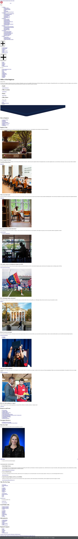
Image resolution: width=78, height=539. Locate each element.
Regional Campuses (7, 23)
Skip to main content (11, 0)
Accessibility (30, 535)
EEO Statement (26, 535)
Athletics (3, 36)
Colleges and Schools (7, 8)
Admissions (4, 12)
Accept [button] (53, 537)
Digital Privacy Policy (3, 535)
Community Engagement (7, 34)
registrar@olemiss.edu (5, 87)
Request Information (7, 17)
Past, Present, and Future (7, 33)
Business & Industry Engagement (8, 26)
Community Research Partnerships (9, 27)
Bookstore (3, 516)
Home (3, 102)
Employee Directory (5, 494)
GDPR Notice (21, 535)
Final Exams (4, 121)
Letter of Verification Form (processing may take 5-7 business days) (11, 415)
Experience (3, 75)
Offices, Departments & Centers (6, 69)
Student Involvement (7, 20)
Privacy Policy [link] (46, 537)
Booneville (3, 63)
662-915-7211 (4, 501)
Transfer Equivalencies (5, 124)
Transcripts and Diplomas (4, 335)
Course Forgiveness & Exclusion (5, 267)
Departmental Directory (5, 103)
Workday (3, 77)
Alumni (3, 50)
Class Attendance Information (6, 416)
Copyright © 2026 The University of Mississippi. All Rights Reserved (10, 534)
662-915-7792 (4, 95)
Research (3, 25)
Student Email (4, 73)
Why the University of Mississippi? (9, 13)
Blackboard (3, 76)
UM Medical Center (5, 66)
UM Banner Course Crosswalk (6, 422)
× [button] (77, 537)
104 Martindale (4, 91)
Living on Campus (6, 19)
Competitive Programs (7, 9)
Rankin (3, 65)
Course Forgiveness (5, 122)
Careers (3, 515)
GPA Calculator (4, 410)
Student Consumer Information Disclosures (8, 470)
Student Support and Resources (8, 21)
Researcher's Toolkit (7, 29)
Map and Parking (4, 502)
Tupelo (3, 529)
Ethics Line (33, 535)
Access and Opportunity (7, 32)
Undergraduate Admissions (8, 14)
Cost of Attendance (6, 15)
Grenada (3, 64)
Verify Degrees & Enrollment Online (7, 414)
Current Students (4, 48)
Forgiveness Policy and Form (6, 412)
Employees (3, 49)
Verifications (4, 125)
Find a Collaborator (7, 28)
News (3, 70)
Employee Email (4, 514)
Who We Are (4, 30)
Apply (3, 486)
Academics (3, 7)
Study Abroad (6, 11)
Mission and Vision (6, 35)
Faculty (5, 10)
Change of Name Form (5, 413)
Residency (1, 301)
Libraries (3, 72)
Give (10, 3)
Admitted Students (4, 47)
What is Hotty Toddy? (7, 38)
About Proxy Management (6, 233)
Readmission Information (5, 418)
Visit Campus (6, 16)
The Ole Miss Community (7, 31)
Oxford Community (5, 52)
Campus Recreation (7, 22)
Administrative (4, 100)
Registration (4, 120)
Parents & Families (5, 523)
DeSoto (3, 62)
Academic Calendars (5, 119)
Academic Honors (4, 417)
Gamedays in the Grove (7, 37)
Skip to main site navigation (4, 0)
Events (3, 71)
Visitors (3, 51)
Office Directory (4, 493)
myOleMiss (3, 337)
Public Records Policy (5, 475)
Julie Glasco (2, 459)
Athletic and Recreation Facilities (8, 39)
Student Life (4, 18)
